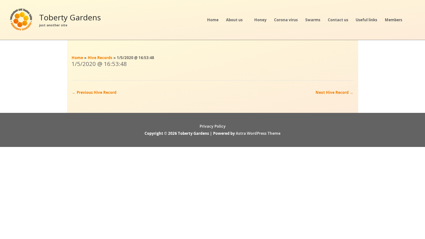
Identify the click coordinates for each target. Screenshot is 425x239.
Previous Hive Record (94, 92)
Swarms (312, 19)
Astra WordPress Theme (258, 133)
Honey (260, 19)
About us (234, 19)
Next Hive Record (334, 92)
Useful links (366, 19)
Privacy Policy (212, 126)
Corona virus (286, 19)
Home (212, 19)
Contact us (338, 19)
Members (393, 19)
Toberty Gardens (70, 17)
